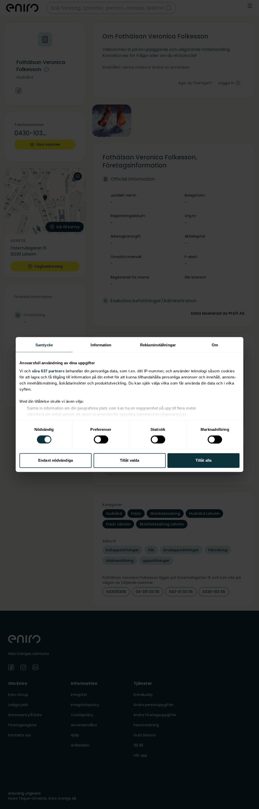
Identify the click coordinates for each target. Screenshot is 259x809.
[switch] (101, 439)
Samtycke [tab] (44, 345)
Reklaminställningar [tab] (158, 345)
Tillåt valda (129, 460)
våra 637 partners (48, 371)
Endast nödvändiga (55, 460)
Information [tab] (101, 345)
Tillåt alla (203, 460)
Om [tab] (215, 345)
